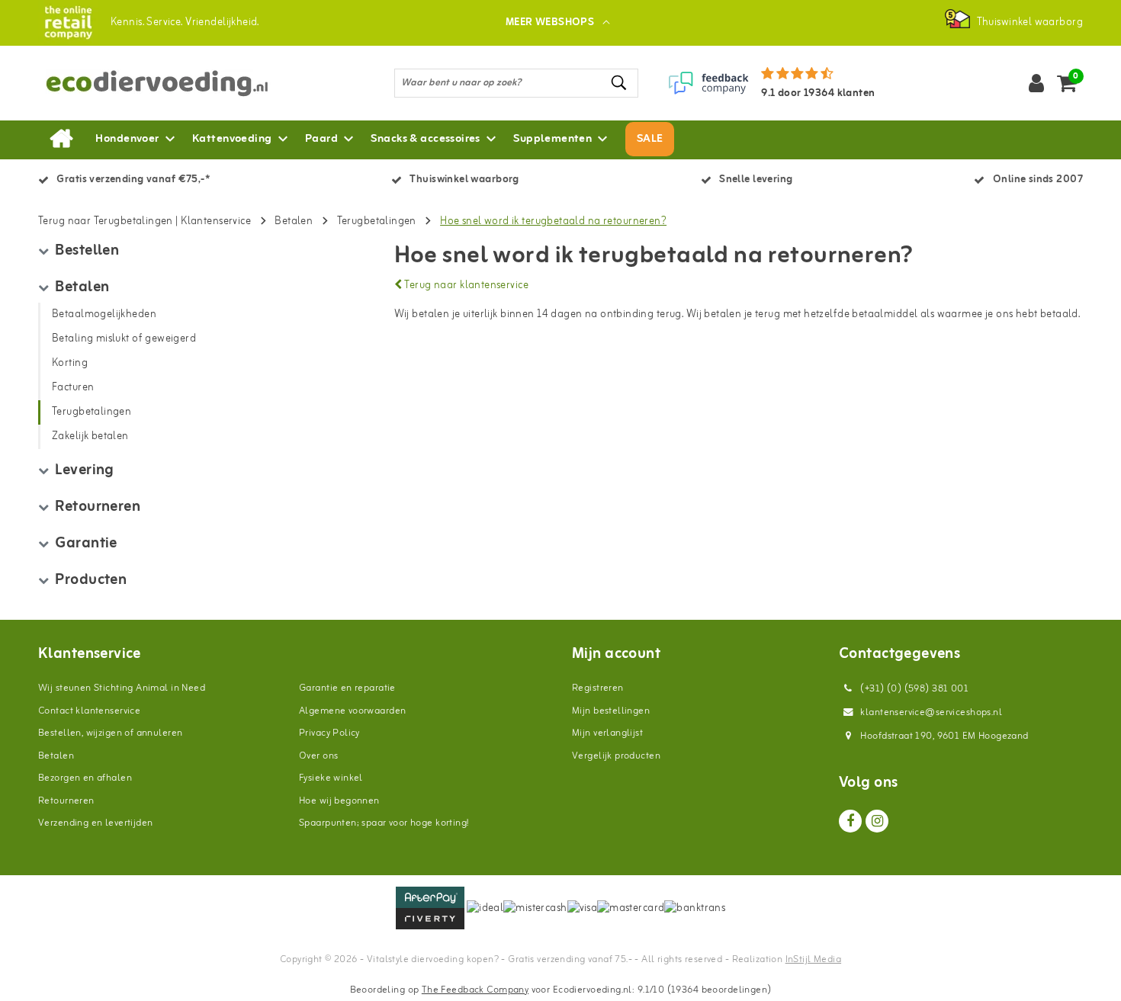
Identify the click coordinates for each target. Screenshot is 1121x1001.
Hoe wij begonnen (339, 801)
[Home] (61, 139)
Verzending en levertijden (95, 823)
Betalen (294, 221)
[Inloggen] (1036, 83)
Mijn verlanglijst (607, 733)
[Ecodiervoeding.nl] (68, 22)
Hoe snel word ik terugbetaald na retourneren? (553, 221)
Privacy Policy (329, 733)
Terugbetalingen (376, 221)
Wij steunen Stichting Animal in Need (121, 688)
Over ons (318, 756)
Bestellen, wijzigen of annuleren (110, 733)
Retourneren (66, 801)
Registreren (598, 688)
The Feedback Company (475, 990)
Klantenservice (216, 221)
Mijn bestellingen (611, 711)
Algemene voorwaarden (352, 711)
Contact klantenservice (89, 711)
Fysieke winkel (331, 778)
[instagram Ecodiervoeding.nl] (877, 821)
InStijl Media (813, 959)
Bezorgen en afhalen (85, 778)
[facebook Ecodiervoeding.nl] (850, 821)
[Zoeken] (620, 83)
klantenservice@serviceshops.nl (931, 712)
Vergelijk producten (616, 756)
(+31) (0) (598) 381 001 (913, 689)
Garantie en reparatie (347, 688)
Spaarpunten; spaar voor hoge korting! (384, 823)
